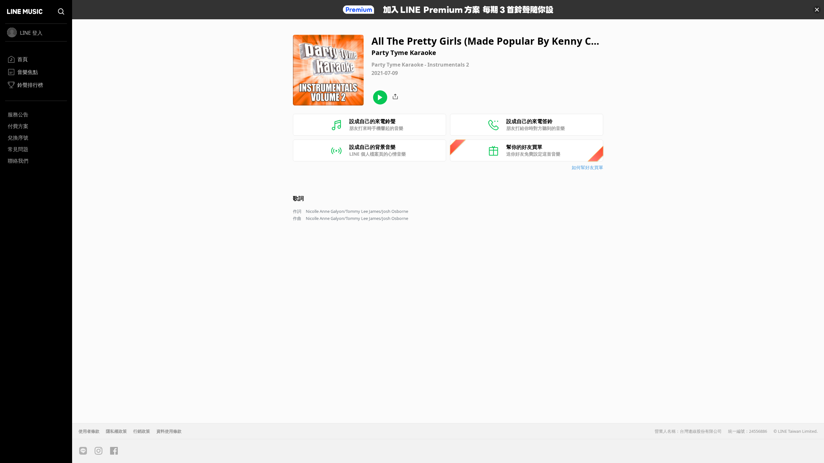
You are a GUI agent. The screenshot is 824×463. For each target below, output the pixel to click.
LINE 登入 (31, 32)
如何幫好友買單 (587, 167)
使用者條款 (89, 431)
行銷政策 (141, 431)
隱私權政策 (116, 431)
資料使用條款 (169, 431)
